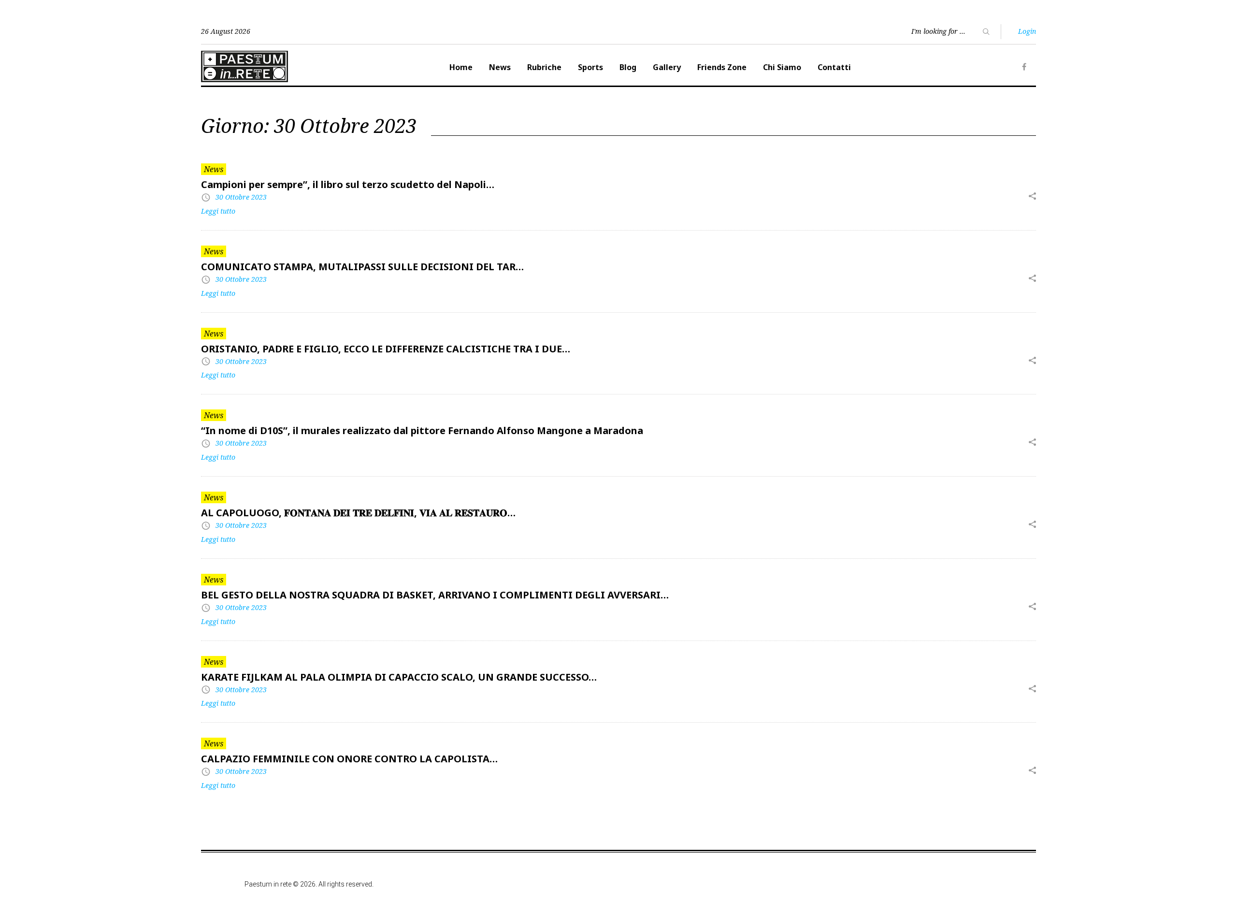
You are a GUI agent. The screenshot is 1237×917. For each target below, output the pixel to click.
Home (461, 67)
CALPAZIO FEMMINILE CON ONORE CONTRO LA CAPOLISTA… (349, 758)
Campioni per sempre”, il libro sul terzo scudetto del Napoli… (347, 184)
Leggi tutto (218, 211)
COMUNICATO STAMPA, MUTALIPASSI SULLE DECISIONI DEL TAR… (362, 266)
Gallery (667, 67)
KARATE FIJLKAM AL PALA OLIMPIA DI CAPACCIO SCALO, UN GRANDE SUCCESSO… (399, 677)
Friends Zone (722, 67)
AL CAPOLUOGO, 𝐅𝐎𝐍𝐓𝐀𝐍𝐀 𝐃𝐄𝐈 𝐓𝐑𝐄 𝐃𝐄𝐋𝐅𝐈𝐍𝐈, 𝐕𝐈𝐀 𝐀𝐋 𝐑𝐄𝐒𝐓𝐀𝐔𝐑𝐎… (358, 512)
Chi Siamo (782, 67)
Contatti (834, 67)
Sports (590, 67)
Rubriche (544, 67)
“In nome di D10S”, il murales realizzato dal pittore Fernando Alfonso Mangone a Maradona (422, 430)
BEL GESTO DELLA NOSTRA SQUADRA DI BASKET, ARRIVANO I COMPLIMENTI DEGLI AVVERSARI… (435, 594)
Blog (627, 67)
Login (1027, 31)
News (500, 67)
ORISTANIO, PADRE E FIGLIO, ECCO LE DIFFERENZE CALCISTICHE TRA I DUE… (385, 348)
